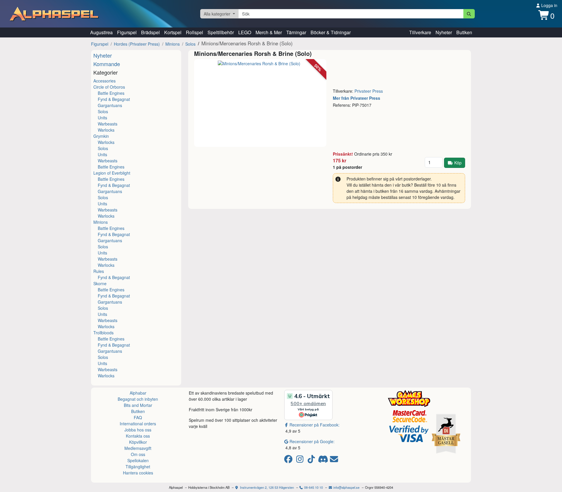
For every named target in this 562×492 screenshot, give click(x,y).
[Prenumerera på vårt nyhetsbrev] (334, 460)
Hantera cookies (138, 473)
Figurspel (127, 32)
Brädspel (150, 32)
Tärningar (296, 32)
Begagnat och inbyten (138, 399)
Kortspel (172, 32)
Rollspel (194, 32)
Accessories (104, 81)
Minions (172, 44)
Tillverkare (420, 32)
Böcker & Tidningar (331, 32)
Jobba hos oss (137, 430)
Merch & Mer (269, 32)
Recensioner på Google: (312, 441)
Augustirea (101, 32)
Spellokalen (138, 460)
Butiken (464, 32)
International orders (138, 423)
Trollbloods (103, 333)
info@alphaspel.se (346, 487)
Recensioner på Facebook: (314, 425)
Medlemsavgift (137, 448)
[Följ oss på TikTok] (312, 460)
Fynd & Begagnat (114, 99)
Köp (458, 163)
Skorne (100, 283)
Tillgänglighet (138, 466)
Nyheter (444, 32)
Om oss (138, 454)
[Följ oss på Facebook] (289, 460)
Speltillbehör (221, 32)
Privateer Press (368, 91)
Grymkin (101, 136)
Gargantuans (110, 105)
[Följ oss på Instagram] (301, 460)
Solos (190, 44)
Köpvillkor (138, 442)
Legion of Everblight (111, 173)
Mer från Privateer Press (356, 98)
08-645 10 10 (313, 487)
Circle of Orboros (109, 87)
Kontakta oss (138, 436)
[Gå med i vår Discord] (323, 460)
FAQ (138, 417)
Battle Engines (111, 93)
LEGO (244, 32)
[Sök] (469, 13)
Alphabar (138, 393)
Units (102, 118)
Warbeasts (107, 124)
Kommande (106, 64)
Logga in (548, 5)
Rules (98, 271)
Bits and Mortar (138, 405)
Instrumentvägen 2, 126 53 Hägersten (266, 487)
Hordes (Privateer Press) (137, 44)
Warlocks (106, 130)
